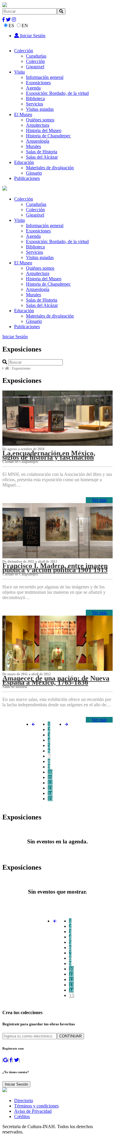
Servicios (34, 103)
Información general (44, 77)
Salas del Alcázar (42, 157)
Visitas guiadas (40, 109)
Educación (24, 162)
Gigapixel (35, 66)
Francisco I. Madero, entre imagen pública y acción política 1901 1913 (55, 568)
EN (25, 25)
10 (50, 772)
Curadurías (36, 55)
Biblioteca (35, 98)
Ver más (99, 499)
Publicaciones (27, 178)
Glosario (34, 172)
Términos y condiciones (36, 1105)
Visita (19, 71)
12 (50, 782)
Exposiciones (38, 82)
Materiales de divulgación (50, 167)
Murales (33, 146)
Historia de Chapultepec (48, 135)
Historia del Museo (43, 130)
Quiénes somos (40, 119)
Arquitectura (37, 125)
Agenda (33, 87)
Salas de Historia (41, 151)
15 (50, 798)
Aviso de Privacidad (33, 1111)
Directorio (23, 1100)
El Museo (23, 114)
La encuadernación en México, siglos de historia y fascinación (48, 455)
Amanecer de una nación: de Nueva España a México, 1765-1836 (55, 680)
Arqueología (37, 141)
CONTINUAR (70, 1036)
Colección (23, 50)
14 (50, 793)
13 (50, 787)
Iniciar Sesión (32, 35)
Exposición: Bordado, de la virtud (57, 93)
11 (50, 777)
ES (11, 25)
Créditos (22, 1116)
